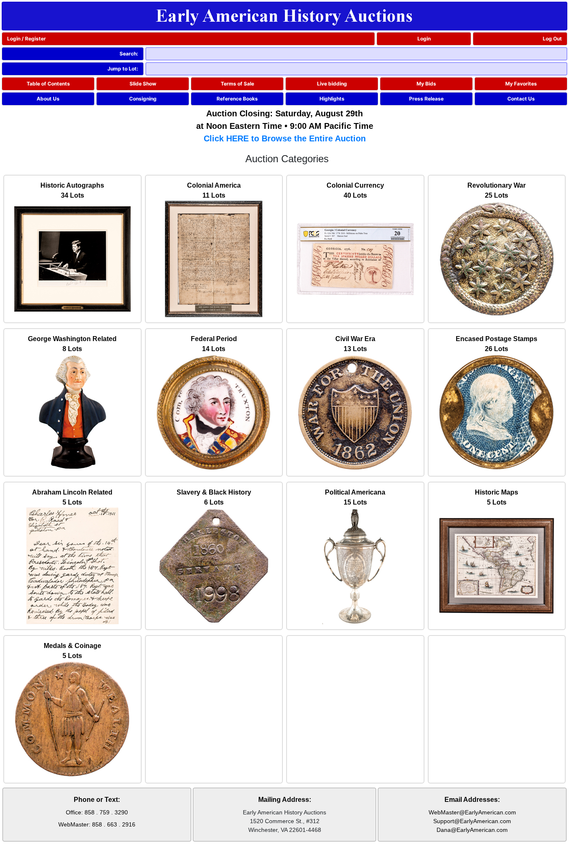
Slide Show (143, 83)
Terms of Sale (237, 83)
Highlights (331, 98)
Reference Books (237, 98)
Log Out (552, 38)
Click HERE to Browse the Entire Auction (285, 138)
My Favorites (521, 83)
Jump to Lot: (122, 68)
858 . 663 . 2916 (113, 824)
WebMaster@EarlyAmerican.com (472, 812)
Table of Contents (48, 83)
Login (424, 38)
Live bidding (332, 83)
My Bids (426, 83)
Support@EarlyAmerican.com (472, 821)
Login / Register (26, 38)
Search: (129, 53)
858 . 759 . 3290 (106, 812)
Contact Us (521, 98)
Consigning (143, 98)
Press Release (426, 98)
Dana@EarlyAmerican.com (472, 829)
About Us (48, 98)
